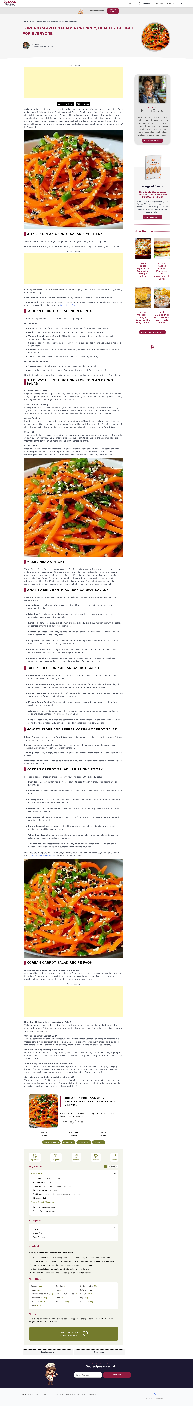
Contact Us (172, 3)
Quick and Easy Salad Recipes (42, 855)
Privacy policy (72, 1394)
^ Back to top (27, 1395)
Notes (114, 1160)
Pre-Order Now (151, 217)
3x (113, 1166)
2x (109, 1166)
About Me (158, 3)
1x (105, 1166)
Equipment (56, 1160)
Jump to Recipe (66, 104)
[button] (115, 1173)
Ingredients (34, 1160)
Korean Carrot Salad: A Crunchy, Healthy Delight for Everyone (57, 21)
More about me (151, 140)
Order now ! (113, 11)
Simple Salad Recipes (69, 305)
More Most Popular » (152, 332)
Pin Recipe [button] (81, 1122)
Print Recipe (84, 104)
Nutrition (95, 1160)
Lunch (32, 21)
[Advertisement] (73, 82)
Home (131, 3)
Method (76, 1160)
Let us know (64, 1335)
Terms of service (88, 1394)
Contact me (59, 1394)
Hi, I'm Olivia (47, 1394)
